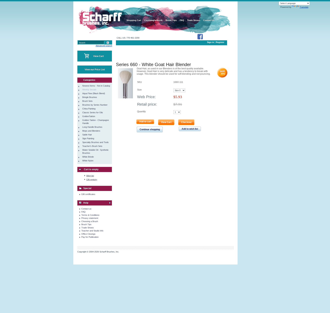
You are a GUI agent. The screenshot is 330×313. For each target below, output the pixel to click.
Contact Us (208, 20)
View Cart (98, 56)
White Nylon (87, 160)
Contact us (86, 209)
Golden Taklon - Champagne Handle (95, 121)
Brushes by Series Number (95, 105)
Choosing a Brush (89, 221)
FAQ (83, 212)
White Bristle (88, 157)
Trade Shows (87, 227)
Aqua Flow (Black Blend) (93, 93)
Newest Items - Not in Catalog (96, 86)
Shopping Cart (133, 20)
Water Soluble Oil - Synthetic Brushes (95, 151)
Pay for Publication (90, 237)
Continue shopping (150, 129)
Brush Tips (86, 224)
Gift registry (91, 179)
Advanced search (104, 45)
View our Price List (95, 69)
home (101, 17)
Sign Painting (88, 138)
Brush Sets (87, 101)
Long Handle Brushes (92, 127)
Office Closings (88, 234)
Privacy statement (89, 218)
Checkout (186, 122)
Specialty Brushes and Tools (95, 142)
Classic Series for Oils (92, 112)
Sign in (210, 42)
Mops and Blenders (91, 131)
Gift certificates (88, 194)
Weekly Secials (89, 89)
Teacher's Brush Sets (92, 146)
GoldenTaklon (88, 116)
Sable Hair (87, 134)
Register (220, 42)
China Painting (88, 109)
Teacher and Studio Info (92, 231)
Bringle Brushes (89, 97)
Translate (304, 7)
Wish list (90, 176)
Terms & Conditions (90, 215)
